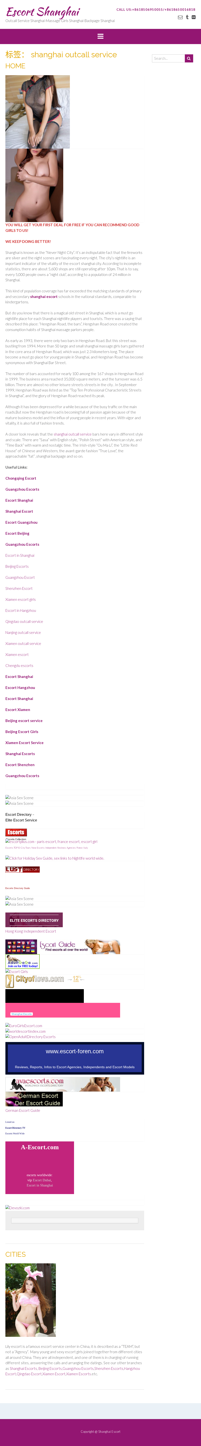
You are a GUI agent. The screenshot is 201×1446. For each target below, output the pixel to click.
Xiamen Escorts (78, 1374)
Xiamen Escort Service (24, 742)
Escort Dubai (42, 1180)
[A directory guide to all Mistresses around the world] (22, 871)
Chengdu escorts (19, 665)
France (79, 847)
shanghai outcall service (73, 434)
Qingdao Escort (29, 1374)
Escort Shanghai (41, 11)
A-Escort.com (40, 1147)
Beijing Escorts (17, 566)
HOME (15, 66)
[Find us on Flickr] (194, 17)
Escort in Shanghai (19, 555)
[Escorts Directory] (34, 926)
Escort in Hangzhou (20, 610)
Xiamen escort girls (20, 599)
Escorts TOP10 (12, 847)
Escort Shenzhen (20, 764)
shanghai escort (44, 296)
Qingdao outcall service (24, 621)
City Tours (26, 847)
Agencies (71, 847)
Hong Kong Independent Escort (30, 931)
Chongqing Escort (20, 478)
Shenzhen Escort (19, 588)
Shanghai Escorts (20, 753)
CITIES (15, 1254)
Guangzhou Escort (20, 577)
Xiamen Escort (53, 1374)
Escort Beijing (17, 533)
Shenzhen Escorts (108, 1368)
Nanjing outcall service (23, 632)
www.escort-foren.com (75, 1051)
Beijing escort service (24, 720)
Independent (51, 847)
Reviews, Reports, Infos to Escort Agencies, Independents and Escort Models (75, 1067)
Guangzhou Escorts (22, 489)
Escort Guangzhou (21, 522)
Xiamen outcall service (23, 643)
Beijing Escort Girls (21, 731)
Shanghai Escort (19, 511)
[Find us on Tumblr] (187, 17)
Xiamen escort (17, 654)
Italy (85, 847)
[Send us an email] (180, 17)
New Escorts (38, 847)
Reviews (61, 847)
